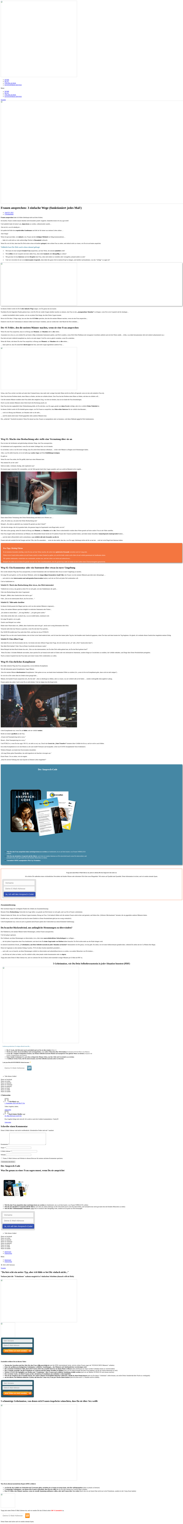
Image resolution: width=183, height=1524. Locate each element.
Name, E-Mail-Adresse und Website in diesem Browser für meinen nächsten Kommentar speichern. (33, 1158)
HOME (7, 80)
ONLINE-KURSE (10, 83)
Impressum (8, 1252)
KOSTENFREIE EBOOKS (13, 85)
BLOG (7, 81)
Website (3, 1155)
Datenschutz (8, 1253)
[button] (91, 88)
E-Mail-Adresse (6, 1151)
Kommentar (5, 1144)
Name (3, 1147)
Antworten (8, 1110)
